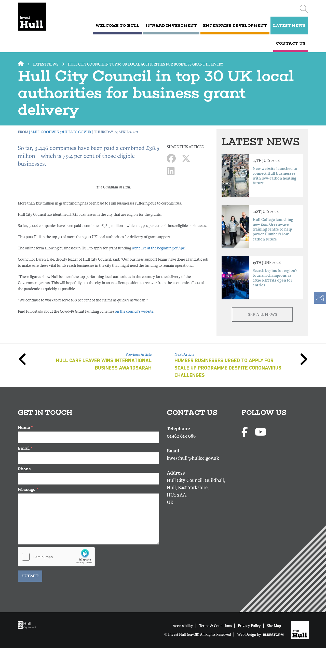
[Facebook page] (245, 432)
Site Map (274, 626)
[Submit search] (303, 9)
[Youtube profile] (260, 432)
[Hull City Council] (28, 624)
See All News (262, 314)
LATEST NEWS (289, 25)
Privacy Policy (249, 626)
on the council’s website (134, 311)
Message (28, 489)
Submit (30, 576)
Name (25, 427)
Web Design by (249, 634)
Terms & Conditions (215, 626)
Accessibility (183, 626)
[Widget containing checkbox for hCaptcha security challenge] (56, 556)
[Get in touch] (319, 297)
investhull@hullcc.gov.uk (193, 458)
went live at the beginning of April (159, 248)
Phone (24, 468)
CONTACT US (291, 43)
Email (25, 448)
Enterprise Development (235, 25)
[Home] (39, 17)
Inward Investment (171, 25)
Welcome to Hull (118, 25)
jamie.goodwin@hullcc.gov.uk (60, 132)
